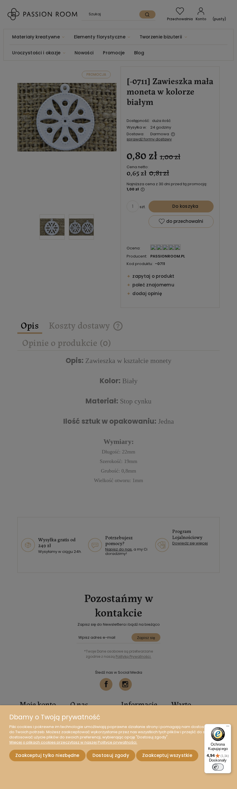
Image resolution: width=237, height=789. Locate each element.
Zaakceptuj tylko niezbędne (47, 755)
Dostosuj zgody (110, 755)
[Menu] (227, 727)
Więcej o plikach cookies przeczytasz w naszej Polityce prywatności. (73, 742)
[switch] (218, 767)
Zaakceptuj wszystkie (167, 755)
